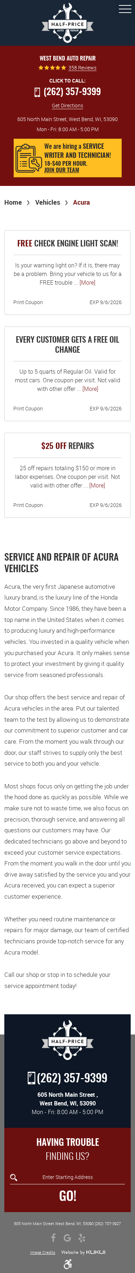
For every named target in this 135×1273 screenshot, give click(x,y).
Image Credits (42, 1252)
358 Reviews (82, 68)
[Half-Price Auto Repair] (68, 23)
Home (13, 202)
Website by (83, 1252)
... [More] (83, 282)
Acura (81, 202)
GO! (67, 1196)
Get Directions (67, 105)
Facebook (53, 1238)
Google (67, 1238)
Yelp (82, 1238)
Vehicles (47, 202)
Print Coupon (28, 302)
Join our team (61, 170)
